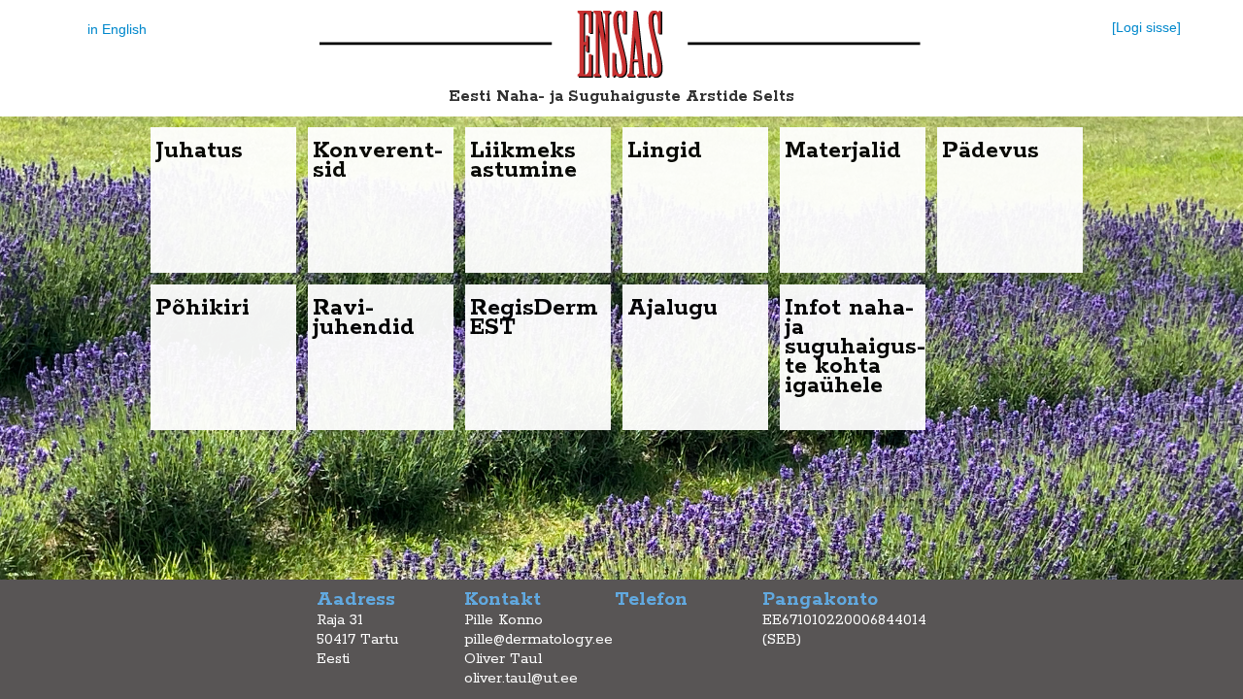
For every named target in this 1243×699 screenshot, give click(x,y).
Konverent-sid (378, 160)
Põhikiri (202, 308)
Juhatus (199, 151)
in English (117, 29)
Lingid (664, 151)
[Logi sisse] (1146, 27)
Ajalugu (672, 308)
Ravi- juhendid (364, 318)
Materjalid (843, 151)
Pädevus (990, 151)
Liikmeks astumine (523, 160)
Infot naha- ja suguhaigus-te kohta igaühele (855, 347)
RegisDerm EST (534, 318)
